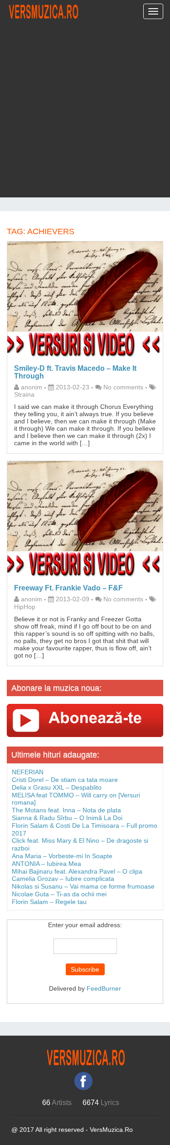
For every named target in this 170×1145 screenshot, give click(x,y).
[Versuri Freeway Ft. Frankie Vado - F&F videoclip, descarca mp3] (85, 518)
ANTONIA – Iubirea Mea (46, 863)
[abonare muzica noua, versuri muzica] (85, 720)
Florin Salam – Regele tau (49, 901)
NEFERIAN (28, 772)
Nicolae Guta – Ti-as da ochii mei (59, 894)
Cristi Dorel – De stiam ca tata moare (65, 779)
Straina (24, 394)
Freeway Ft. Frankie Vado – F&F (68, 588)
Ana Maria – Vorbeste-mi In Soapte (62, 856)
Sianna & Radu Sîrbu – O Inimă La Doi (67, 817)
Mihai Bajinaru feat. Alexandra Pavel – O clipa (77, 871)
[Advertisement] (85, 112)
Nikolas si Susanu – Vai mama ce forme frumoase (83, 886)
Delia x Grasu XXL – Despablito (57, 787)
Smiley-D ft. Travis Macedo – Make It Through (75, 372)
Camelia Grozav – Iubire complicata (63, 878)
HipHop (24, 606)
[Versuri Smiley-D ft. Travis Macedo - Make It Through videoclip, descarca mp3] (85, 299)
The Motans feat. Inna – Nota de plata (66, 810)
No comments (123, 387)
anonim (31, 387)
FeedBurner (104, 988)
